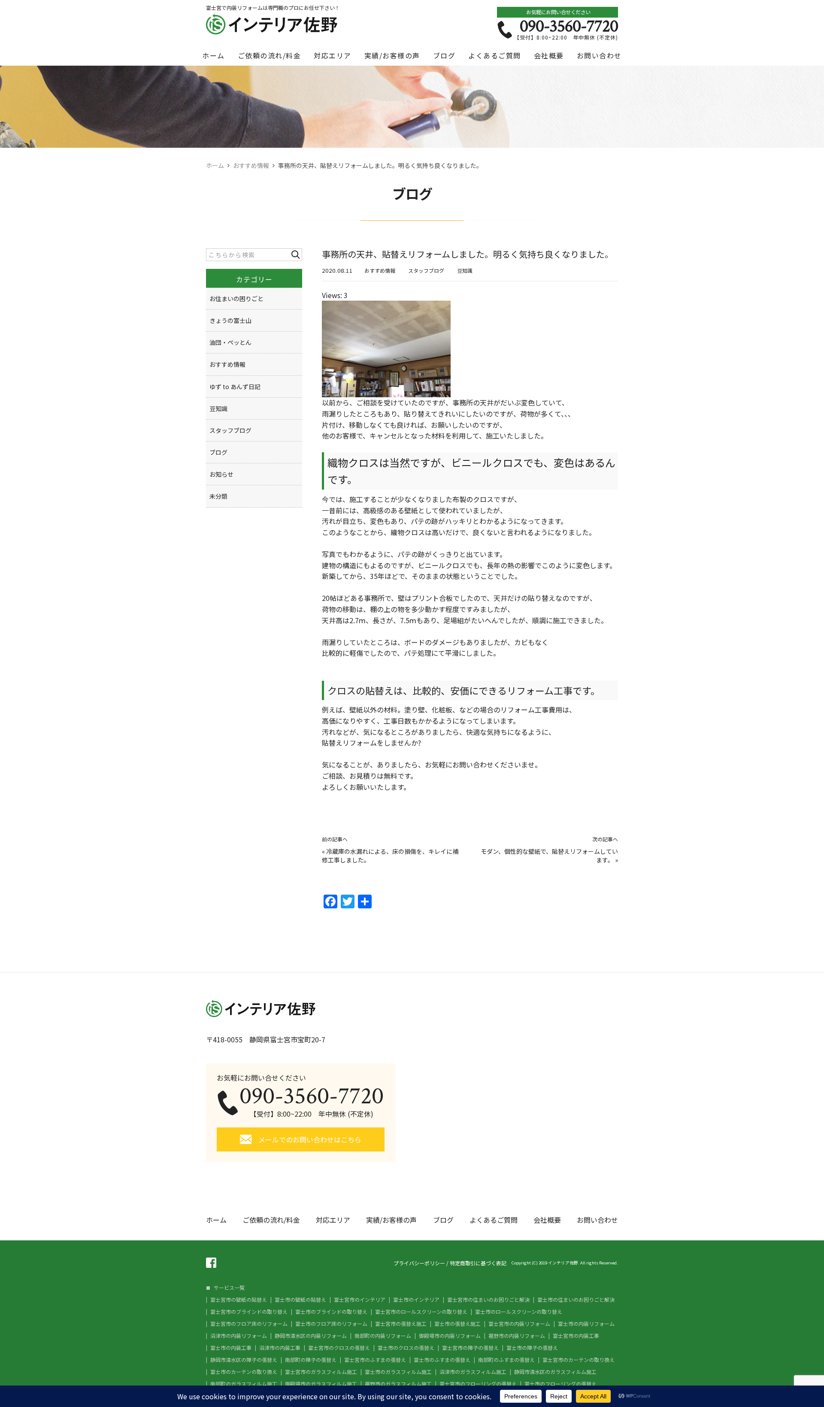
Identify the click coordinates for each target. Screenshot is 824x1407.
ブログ (444, 55)
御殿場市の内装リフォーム (450, 1335)
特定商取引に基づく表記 (478, 1263)
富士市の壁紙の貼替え (300, 1299)
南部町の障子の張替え (310, 1359)
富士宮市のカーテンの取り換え (578, 1359)
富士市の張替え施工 (457, 1323)
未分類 (218, 496)
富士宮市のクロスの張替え (339, 1347)
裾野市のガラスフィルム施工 (398, 1383)
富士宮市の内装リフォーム (519, 1323)
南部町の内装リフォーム (382, 1335)
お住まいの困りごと (236, 298)
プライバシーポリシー (419, 1263)
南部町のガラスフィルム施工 (243, 1383)
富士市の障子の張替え (532, 1347)
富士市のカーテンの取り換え (243, 1371)
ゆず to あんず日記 (235, 386)
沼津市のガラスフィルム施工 (472, 1371)
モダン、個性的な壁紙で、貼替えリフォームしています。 (549, 855)
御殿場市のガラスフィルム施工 (321, 1383)
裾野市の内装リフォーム (516, 1335)
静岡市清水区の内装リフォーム (311, 1335)
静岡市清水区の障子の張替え (243, 1359)
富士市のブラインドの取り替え (331, 1311)
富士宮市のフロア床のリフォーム (249, 1323)
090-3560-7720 (569, 26)
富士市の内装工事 (230, 1347)
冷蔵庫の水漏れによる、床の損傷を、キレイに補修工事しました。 (390, 855)
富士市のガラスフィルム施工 (398, 1371)
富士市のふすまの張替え (442, 1359)
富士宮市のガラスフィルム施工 (321, 1371)
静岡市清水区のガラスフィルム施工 (555, 1371)
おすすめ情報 (379, 270)
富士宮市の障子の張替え (470, 1347)
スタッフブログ (426, 270)
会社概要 (549, 55)
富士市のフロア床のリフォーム (331, 1323)
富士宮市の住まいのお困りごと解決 (488, 1299)
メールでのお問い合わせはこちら (309, 1139)
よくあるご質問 (494, 55)
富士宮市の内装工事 (576, 1335)
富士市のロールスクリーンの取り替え (518, 1311)
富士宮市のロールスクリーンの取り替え (421, 1311)
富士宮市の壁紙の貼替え (238, 1299)
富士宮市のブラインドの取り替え (249, 1311)
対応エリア (332, 55)
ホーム (213, 55)
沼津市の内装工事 (279, 1347)
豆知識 (465, 270)
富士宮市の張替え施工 (401, 1323)
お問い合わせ (599, 55)
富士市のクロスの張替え (406, 1347)
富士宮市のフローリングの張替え (478, 1383)
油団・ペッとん (230, 342)
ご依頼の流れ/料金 (269, 55)
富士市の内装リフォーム (586, 1323)
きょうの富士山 (230, 320)
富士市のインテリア (416, 1299)
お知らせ (221, 474)
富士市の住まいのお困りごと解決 (576, 1299)
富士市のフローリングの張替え (560, 1383)
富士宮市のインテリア (359, 1299)
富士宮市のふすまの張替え (375, 1359)
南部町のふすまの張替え (506, 1359)
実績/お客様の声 (392, 55)
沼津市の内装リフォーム (238, 1335)
